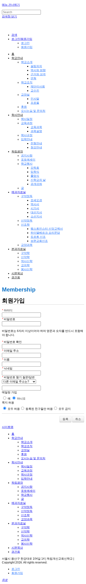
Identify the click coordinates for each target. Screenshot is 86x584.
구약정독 (26, 196)
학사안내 (17, 115)
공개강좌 (36, 184)
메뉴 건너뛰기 (11, 4)
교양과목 (26, 245)
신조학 (25, 224)
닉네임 (7, 368)
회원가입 (26, 47)
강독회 (35, 167)
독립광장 (17, 151)
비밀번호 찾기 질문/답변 (18, 377)
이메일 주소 (10, 350)
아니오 (21, 398)
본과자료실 (18, 249)
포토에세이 (28, 159)
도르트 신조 (38, 236)
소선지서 (36, 216)
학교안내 (17, 58)
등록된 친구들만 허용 (39, 409)
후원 (24, 106)
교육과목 (36, 127)
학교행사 (26, 163)
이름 (6, 359)
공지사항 (26, 155)
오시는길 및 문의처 (33, 111)
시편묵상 (17, 273)
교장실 (25, 94)
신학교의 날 (38, 180)
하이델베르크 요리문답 (45, 232)
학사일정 (26, 119)
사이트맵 (7, 427)
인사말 (35, 98)
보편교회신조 (39, 241)
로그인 (25, 43)
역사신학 (26, 261)
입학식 (35, 171)
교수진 (35, 90)
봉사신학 (26, 269)
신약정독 (26, 220)
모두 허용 (13, 409)
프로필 (35, 102)
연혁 (33, 78)
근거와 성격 (38, 74)
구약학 (25, 253)
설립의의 (36, 66)
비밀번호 (8, 319)
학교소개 (26, 62)
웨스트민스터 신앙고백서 (47, 228)
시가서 (35, 208)
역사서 (35, 204)
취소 (78, 419)
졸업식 (35, 176)
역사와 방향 (38, 70)
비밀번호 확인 (12, 342)
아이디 (7, 310)
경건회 (15, 277)
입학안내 (26, 139)
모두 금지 (64, 409)
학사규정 (26, 135)
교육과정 (26, 123)
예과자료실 (18, 192)
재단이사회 (38, 86)
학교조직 (26, 82)
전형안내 (36, 143)
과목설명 (36, 131)
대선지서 (36, 212)
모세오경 (36, 200)
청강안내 (36, 147)
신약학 (25, 257)
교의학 (25, 265)
